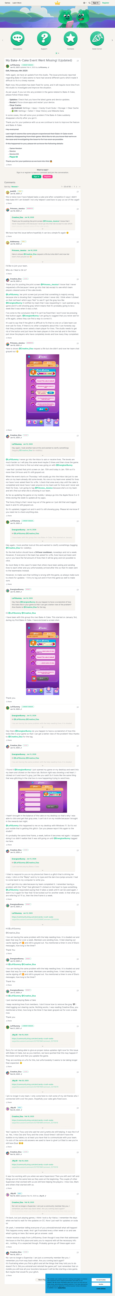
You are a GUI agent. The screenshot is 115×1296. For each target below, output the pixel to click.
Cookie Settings (101, 1288)
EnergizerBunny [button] (18, 530)
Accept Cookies (101, 1280)
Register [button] (47, 177)
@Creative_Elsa (30, 254)
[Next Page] (76, 186)
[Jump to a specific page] (79, 186)
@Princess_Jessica (51, 221)
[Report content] (77, 61)
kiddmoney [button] (14, 242)
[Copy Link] (48, 67)
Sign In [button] (36, 177)
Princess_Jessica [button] (17, 209)
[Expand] (42, 229)
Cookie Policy (62, 1287)
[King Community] (57, 3)
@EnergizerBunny (14, 303)
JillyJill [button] (14, 1035)
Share (9, 165)
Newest (14, 187)
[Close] (110, 1275)
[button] (7, 66)
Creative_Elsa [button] (17, 217)
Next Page (42, 1280)
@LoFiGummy (12, 294)
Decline (101, 1284)
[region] (78, 1283)
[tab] (56, 53)
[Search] (89, 3)
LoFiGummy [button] (15, 65)
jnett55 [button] (13, 191)
